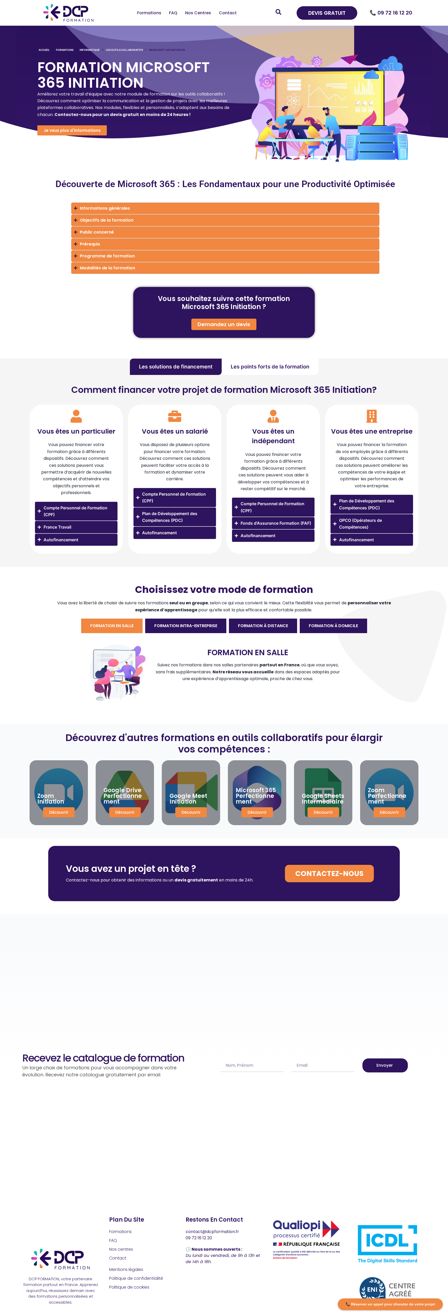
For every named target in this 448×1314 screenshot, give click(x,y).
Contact (228, 13)
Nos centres (198, 13)
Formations (149, 13)
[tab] (176, 367)
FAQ (173, 13)
